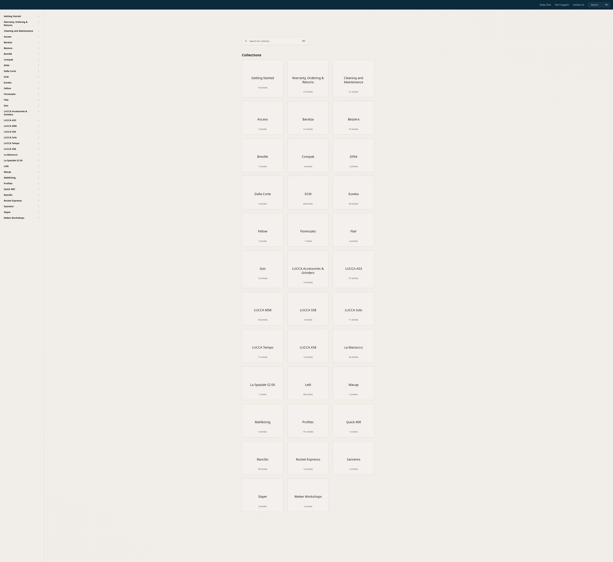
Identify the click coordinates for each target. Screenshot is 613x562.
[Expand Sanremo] (38, 206)
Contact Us (578, 4)
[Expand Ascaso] (38, 36)
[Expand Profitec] (38, 183)
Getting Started (262, 78)
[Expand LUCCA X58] (38, 149)
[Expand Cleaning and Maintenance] (38, 31)
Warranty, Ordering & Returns (308, 80)
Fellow (262, 231)
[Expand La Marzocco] (38, 155)
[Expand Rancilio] (38, 195)
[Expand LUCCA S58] (38, 132)
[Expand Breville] (38, 54)
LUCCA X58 (308, 347)
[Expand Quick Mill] (38, 189)
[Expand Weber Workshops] (38, 218)
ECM (308, 194)
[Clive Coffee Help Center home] (3, 4)
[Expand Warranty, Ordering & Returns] (38, 22)
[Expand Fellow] (38, 88)
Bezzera (353, 119)
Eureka (353, 194)
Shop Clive (545, 4)
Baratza (308, 119)
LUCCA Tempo (262, 347)
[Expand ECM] (38, 77)
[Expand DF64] (38, 65)
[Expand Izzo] (38, 105)
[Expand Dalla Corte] (38, 71)
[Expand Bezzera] (38, 48)
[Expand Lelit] (38, 166)
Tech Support (562, 4)
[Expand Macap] (38, 172)
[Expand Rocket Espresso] (38, 200)
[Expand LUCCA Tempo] (38, 143)
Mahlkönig (262, 422)
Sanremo (353, 459)
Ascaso (262, 119)
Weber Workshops (308, 497)
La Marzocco (353, 347)
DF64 (353, 157)
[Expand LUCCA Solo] (38, 137)
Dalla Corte (262, 194)
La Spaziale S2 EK (262, 385)
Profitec (308, 422)
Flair (353, 231)
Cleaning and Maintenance (353, 80)
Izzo (263, 269)
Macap (354, 385)
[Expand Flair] (38, 100)
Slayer (262, 497)
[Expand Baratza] (38, 42)
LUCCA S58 (308, 310)
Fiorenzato (308, 231)
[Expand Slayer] (38, 212)
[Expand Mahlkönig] (38, 177)
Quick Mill (353, 422)
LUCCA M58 (262, 310)
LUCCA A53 (353, 269)
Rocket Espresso (308, 459)
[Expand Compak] (38, 59)
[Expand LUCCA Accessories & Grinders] (38, 111)
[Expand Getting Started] (38, 16)
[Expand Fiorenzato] (38, 94)
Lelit (308, 385)
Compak (308, 157)
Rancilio (262, 459)
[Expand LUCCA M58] (38, 126)
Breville (262, 157)
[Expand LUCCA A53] (38, 120)
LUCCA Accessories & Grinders (308, 271)
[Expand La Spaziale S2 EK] (38, 160)
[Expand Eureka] (38, 82)
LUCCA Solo (353, 310)
